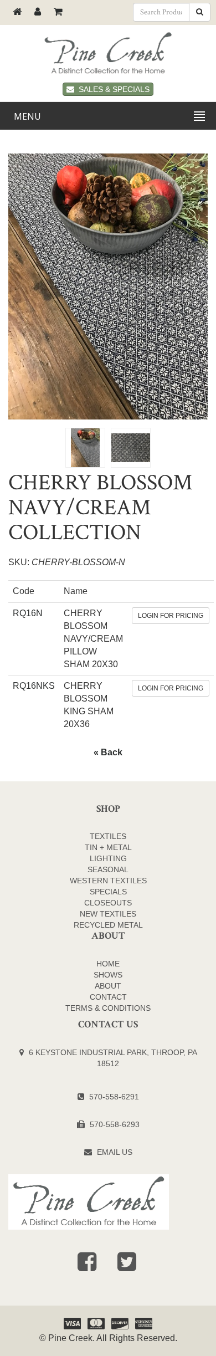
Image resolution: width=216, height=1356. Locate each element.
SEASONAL (108, 869)
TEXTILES (108, 836)
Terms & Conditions (108, 1008)
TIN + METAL (108, 847)
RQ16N (28, 613)
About (108, 985)
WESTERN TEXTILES (108, 880)
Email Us (114, 1152)
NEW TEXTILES (108, 913)
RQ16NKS (34, 685)
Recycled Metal (108, 924)
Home (108, 963)
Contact (108, 996)
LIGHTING (108, 858)
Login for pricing (170, 616)
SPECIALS (108, 891)
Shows (108, 974)
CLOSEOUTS (108, 902)
